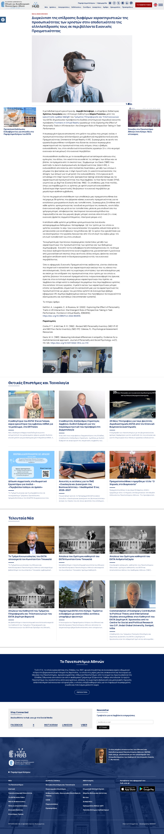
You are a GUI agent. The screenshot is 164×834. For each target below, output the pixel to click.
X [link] (33, 724)
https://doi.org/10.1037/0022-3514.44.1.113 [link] (69, 343)
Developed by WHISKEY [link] (148, 824)
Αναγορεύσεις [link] (64, 7)
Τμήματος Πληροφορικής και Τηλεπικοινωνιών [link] (96, 116)
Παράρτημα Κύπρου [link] (86, 3)
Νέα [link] (46, 7)
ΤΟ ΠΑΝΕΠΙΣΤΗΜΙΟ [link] (143, 5)
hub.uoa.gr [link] (125, 783)
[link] (3, 20)
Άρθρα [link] (105, 7)
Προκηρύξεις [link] (127, 7)
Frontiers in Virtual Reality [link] (66, 122)
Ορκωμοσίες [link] (115, 7)
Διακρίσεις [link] (96, 7)
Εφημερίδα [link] (102, 3)
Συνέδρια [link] (87, 7)
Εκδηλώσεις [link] (76, 7)
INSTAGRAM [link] (51, 724)
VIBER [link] (84, 724)
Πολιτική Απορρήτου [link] (130, 824)
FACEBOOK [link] (17, 724)
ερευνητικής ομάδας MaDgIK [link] (56, 116)
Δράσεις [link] (53, 7)
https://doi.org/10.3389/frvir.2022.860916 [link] (61, 315)
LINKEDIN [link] (67, 724)
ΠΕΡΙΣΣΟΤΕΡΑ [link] (82, 692)
